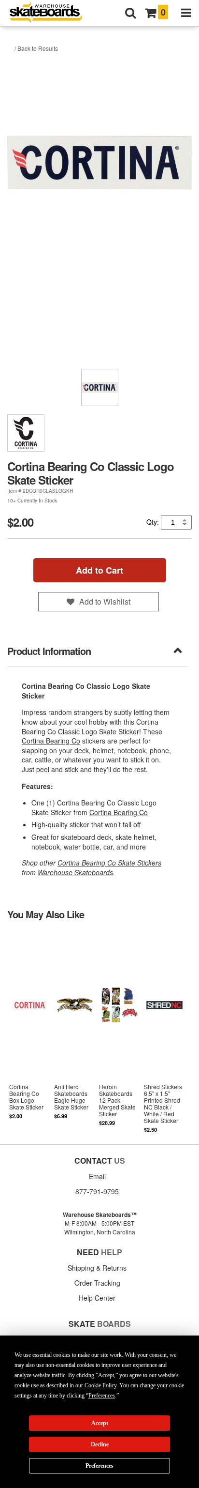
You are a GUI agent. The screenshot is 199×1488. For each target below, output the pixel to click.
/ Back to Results (36, 48)
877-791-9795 (97, 1191)
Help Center (97, 1298)
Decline (100, 1444)
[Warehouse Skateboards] (51, 13)
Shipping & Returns (97, 1268)
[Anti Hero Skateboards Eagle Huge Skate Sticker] (74, 1031)
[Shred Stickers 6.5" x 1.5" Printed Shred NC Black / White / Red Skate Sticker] (164, 1031)
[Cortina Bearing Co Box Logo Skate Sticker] (29, 1031)
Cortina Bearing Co (51, 740)
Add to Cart (99, 570)
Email (97, 1176)
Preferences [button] (101, 1395)
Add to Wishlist (104, 601)
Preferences (99, 1465)
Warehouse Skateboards (75, 872)
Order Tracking (97, 1283)
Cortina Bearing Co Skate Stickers (109, 862)
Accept (99, 1423)
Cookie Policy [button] (100, 1385)
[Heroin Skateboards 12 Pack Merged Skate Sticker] (119, 1031)
